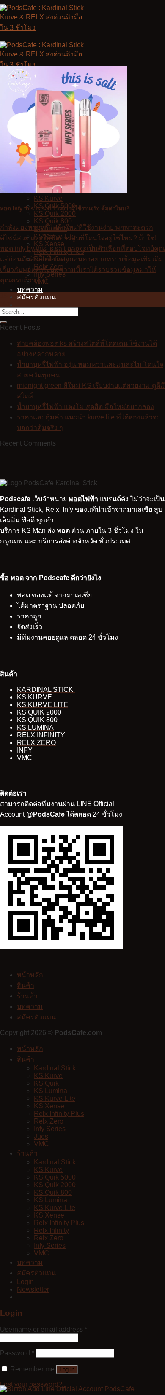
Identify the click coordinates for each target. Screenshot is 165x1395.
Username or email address (43, 1329)
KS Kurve (48, 198)
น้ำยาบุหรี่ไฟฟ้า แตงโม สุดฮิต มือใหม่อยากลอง (85, 406)
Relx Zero (48, 1121)
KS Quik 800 (53, 221)
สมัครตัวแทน (36, 297)
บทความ (30, 289)
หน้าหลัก (30, 974)
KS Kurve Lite (54, 1098)
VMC (41, 1144)
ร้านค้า (27, 996)
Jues (41, 1136)
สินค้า (25, 985)
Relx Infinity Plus (59, 1113)
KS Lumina (50, 1090)
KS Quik (46, 1083)
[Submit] (3, 322)
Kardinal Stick (55, 1068)
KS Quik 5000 (55, 1177)
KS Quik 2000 (55, 213)
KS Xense (49, 1106)
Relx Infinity (51, 1230)
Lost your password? (31, 1384)
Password (17, 1353)
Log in (67, 1369)
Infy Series (50, 1128)
